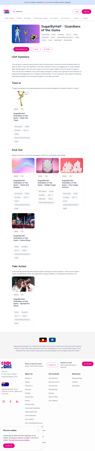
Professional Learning (40, 18)
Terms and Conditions (32, 408)
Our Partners (53, 378)
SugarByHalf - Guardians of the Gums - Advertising (21, 238)
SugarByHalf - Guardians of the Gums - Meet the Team (20, 116)
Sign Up (86, 12)
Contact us (52, 365)
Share (48, 49)
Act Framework (30, 416)
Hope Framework (31, 412)
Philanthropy (53, 389)
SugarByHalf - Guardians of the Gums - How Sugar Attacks (70, 183)
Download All (20, 49)
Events (85, 18)
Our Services (53, 386)
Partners (28, 389)
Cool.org (16, 346)
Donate (88, 364)
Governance (29, 397)
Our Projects (54, 18)
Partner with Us (54, 382)
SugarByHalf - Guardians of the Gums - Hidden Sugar (47, 182)
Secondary (27, 18)
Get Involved (65, 18)
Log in (45, 2)
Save (36, 49)
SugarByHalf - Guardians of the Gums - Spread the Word (21, 302)
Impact (27, 382)
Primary (19, 18)
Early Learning (9, 18)
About (76, 18)
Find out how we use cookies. (19, 440)
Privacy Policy (29, 404)
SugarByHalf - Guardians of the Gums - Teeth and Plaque (21, 183)
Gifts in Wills (53, 397)
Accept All (8, 446)
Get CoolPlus (29, 419)
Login (76, 12)
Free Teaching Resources (33, 423)
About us (28, 378)
